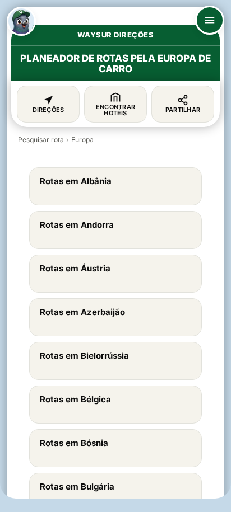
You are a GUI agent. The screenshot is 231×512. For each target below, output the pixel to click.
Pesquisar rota (41, 139)
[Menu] (209, 20)
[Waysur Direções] (21, 21)
